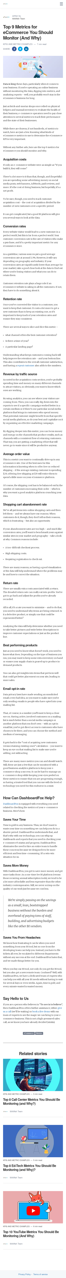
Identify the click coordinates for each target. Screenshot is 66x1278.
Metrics (39, 1033)
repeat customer (25, 365)
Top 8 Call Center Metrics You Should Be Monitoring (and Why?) (31, 1101)
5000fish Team (18, 18)
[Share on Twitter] (20, 48)
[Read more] (33, 1075)
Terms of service (40, 1274)
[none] (61, 4)
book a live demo (41, 1011)
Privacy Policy (24, 1274)
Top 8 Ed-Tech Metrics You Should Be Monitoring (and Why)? (29, 1167)
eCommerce (29, 1033)
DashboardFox (10, 804)
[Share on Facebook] (14, 48)
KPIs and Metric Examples (18, 44)
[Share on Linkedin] (26, 48)
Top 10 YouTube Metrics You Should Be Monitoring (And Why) (31, 1233)
